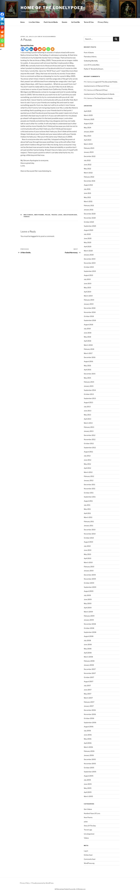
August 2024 (88, 123)
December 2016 (89, 357)
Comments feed (89, 859)
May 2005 (87, 788)
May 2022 (87, 169)
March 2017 (88, 353)
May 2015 (87, 378)
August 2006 (88, 726)
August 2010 (88, 542)
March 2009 (88, 612)
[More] (52, 49)
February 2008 (89, 661)
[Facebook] (23, 49)
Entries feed (88, 855)
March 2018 (88, 345)
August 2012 (88, 452)
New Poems (39, 215)
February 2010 (89, 567)
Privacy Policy (103, 22)
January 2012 (88, 480)
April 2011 (87, 513)
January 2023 (89, 152)
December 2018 (89, 308)
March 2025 (88, 115)
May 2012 (87, 464)
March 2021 (88, 201)
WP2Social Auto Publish (62, 889)
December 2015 (89, 374)
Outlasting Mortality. (91, 61)
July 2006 (87, 731)
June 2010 (87, 550)
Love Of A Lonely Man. (92, 65)
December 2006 (90, 710)
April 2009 (87, 608)
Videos (27, 216)
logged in (34, 236)
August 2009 (88, 591)
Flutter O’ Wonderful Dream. (93, 69)
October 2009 (89, 583)
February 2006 (89, 751)
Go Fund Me (75, 22)
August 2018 (88, 324)
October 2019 (89, 267)
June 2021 (87, 193)
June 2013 (87, 411)
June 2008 (88, 644)
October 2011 (89, 493)
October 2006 (89, 718)
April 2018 (87, 341)
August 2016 (88, 361)
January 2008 (89, 665)
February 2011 (89, 521)
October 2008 (89, 628)
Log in (86, 851)
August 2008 (88, 636)
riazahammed (49, 36)
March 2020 (88, 251)
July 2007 (87, 685)
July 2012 (87, 456)
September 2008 (90, 632)
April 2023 (87, 140)
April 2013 (87, 419)
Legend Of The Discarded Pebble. (106, 82)
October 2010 (89, 538)
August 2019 (88, 275)
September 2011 (90, 497)
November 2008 (90, 624)
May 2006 (87, 739)
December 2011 (89, 484)
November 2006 (90, 714)
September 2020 (90, 226)
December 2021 (89, 181)
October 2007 (89, 677)
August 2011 (88, 501)
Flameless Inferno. (90, 56)
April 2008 (87, 653)
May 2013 (87, 415)
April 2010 (87, 558)
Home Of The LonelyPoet (52, 7)
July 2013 (87, 407)
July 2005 (87, 780)
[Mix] (44, 49)
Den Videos (28, 215)
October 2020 (89, 222)
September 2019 (90, 271)
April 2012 (87, 468)
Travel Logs (56, 215)
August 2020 (88, 230)
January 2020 (89, 255)
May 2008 (87, 649)
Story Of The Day (90, 826)
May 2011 (87, 509)
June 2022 (87, 164)
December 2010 (89, 530)
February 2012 (89, 476)
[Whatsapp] (48, 49)
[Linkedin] (31, 49)
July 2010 (87, 546)
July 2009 (87, 595)
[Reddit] (40, 49)
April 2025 (87, 111)
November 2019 (89, 263)
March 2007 (88, 698)
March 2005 (88, 796)
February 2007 (89, 702)
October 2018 (89, 316)
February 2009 (89, 616)
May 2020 (87, 242)
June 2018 (87, 333)
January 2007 (89, 706)
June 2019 (87, 283)
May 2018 (87, 337)
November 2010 (90, 534)
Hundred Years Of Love (92, 813)
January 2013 (88, 431)
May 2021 (87, 197)
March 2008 (88, 657)
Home (22, 22)
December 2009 (90, 575)
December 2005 (90, 759)
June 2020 (87, 238)
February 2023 (89, 148)
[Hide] (1, 49)
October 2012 (89, 443)
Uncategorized (70, 215)
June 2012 (87, 460)
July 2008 (87, 640)
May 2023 (87, 136)
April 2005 (87, 792)
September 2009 (90, 587)
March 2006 (88, 747)
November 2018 (89, 312)
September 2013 (90, 398)
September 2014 (90, 390)
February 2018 (89, 349)
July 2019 (87, 279)
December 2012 (89, 435)
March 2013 (88, 423)
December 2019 (89, 259)
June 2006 (88, 735)
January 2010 (89, 571)
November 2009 (90, 579)
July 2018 (87, 329)
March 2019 (88, 296)
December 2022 (89, 156)
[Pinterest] (35, 49)
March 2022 (88, 173)
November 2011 (89, 488)
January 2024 (89, 132)
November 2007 (90, 673)
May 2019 (87, 287)
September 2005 (90, 772)
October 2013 (89, 394)
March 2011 (88, 517)
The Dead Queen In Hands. (105, 94)
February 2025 (89, 119)
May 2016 (87, 365)
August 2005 (88, 776)
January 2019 (88, 304)
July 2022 (87, 160)
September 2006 (90, 722)
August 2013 (88, 402)
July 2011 (87, 505)
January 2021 (88, 210)
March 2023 (88, 144)
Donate (64, 22)
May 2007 (87, 694)
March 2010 (88, 562)
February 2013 (89, 427)
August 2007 (88, 681)
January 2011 (88, 525)
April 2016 (87, 370)
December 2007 (90, 669)
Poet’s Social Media (51, 22)
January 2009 (89, 620)
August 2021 (88, 185)
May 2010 (87, 554)
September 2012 (90, 447)
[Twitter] (27, 49)
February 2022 (89, 177)
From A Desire (89, 52)
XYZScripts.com (80, 889)
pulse (47, 215)
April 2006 (87, 743)
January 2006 (89, 755)
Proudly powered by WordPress (42, 883)
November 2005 (90, 763)
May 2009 (87, 603)
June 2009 (88, 599)
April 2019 (87, 292)
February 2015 (89, 382)
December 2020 (90, 214)
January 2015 (88, 386)
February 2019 (89, 300)
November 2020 (90, 218)
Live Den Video (34, 22)
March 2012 (88, 472)
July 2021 (87, 189)
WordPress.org (89, 863)
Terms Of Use (89, 22)
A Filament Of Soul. (102, 86)
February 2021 (89, 205)
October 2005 (89, 768)
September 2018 (90, 320)
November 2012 (89, 439)
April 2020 (87, 246)
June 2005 (88, 784)
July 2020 (87, 234)
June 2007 (87, 690)
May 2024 (87, 127)
